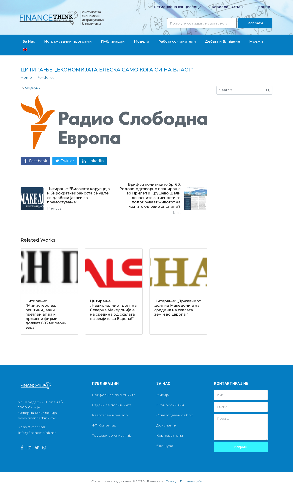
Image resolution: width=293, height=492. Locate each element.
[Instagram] (44, 447)
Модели (141, 41)
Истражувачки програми (68, 41)
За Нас (29, 41)
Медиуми (33, 88)
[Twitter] (37, 447)
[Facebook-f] (22, 447)
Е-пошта (262, 7)
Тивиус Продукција (184, 481)
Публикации (113, 41)
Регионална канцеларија (177, 7)
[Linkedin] (29, 447)
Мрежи (256, 41)
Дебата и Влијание (222, 41)
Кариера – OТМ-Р (228, 7)
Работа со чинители (177, 41)
